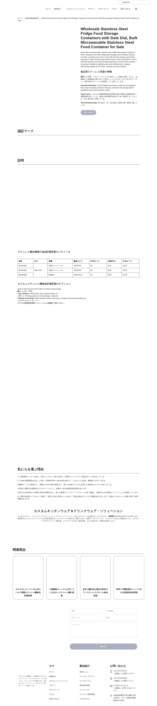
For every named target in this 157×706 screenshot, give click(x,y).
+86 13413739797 (120, 671)
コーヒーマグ (85, 690)
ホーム (48, 9)
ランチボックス (86, 681)
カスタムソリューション (75, 9)
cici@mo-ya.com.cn (120, 685)
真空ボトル (84, 672)
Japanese (126, 2)
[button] (136, 9)
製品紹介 (57, 9)
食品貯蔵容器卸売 (32, 18)
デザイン (91, 9)
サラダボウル (85, 699)
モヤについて (103, 9)
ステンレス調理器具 (87, 694)
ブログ (114, 9)
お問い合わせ (125, 9)
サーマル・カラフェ (87, 676)
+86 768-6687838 (120, 678)
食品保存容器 (85, 685)
